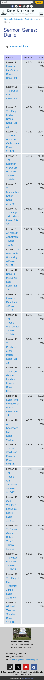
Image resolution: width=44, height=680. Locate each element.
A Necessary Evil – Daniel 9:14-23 (12, 432)
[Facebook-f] (12, 6)
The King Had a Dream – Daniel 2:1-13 (12, 119)
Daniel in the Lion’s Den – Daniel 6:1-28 (12, 282)
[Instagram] (24, 6)
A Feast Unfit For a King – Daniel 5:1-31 (12, 257)
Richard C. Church (28, 678)
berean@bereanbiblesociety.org (25, 659)
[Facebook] (34, 667)
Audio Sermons (31, 19)
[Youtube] (20, 6)
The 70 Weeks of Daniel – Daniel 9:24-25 (11, 456)
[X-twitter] (16, 6)
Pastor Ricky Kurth (22, 46)
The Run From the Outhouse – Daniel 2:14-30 (12, 143)
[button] (41, 14)
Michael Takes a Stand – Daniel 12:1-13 (10, 614)
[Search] (32, 2)
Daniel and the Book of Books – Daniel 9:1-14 (12, 407)
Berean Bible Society (13, 19)
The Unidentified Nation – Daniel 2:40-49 (12, 196)
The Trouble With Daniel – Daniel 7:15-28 (12, 326)
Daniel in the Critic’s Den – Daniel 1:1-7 (12, 74)
